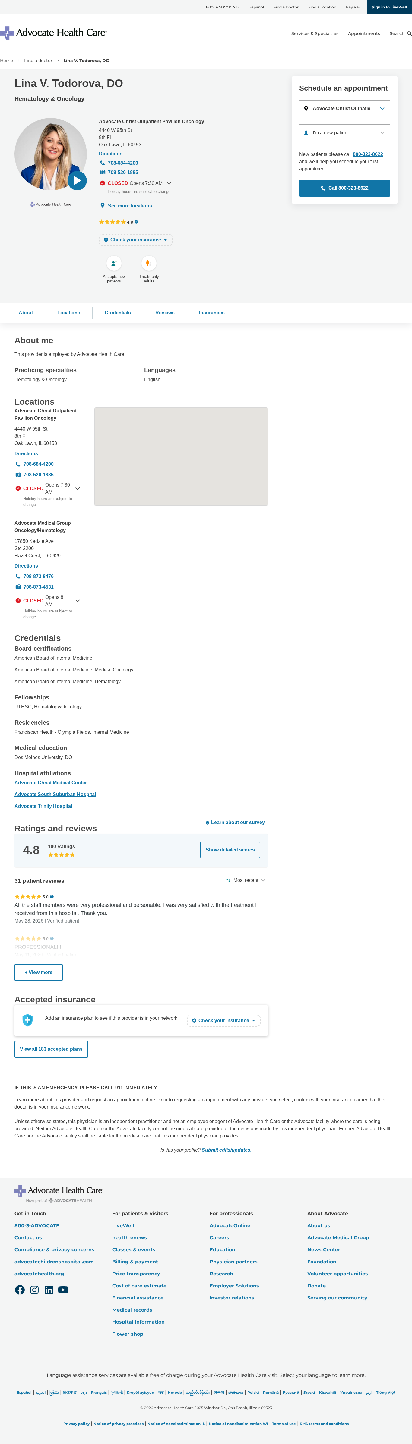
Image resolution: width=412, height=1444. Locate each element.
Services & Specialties (314, 33)
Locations (68, 312)
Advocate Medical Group (338, 1237)
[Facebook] (20, 1290)
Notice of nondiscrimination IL (176, 1423)
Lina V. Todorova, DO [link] (86, 60)
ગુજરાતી (117, 1392)
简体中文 (70, 1392)
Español (256, 7)
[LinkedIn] (49, 1290)
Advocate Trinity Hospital (43, 806)
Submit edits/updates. (227, 1150)
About (26, 312)
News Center (323, 1250)
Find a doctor (38, 60)
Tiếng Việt (385, 1392)
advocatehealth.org (39, 1274)
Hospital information (138, 1322)
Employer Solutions (234, 1286)
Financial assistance (137, 1298)
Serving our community (337, 1298)
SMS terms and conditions (324, 1423)
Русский (291, 1392)
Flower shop (127, 1334)
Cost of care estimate (139, 1286)
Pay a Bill (354, 7)
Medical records (132, 1310)
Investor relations (232, 1298)
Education (222, 1250)
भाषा (161, 1392)
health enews (129, 1237)
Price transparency (136, 1274)
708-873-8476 (39, 576)
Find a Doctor (286, 7)
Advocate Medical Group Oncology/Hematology (42, 527)
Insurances (212, 312)
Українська (351, 1392)
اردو (369, 1392)
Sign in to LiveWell (389, 7)
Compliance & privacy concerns (54, 1250)
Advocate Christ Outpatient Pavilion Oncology (151, 121)
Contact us (28, 1237)
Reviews (165, 312)
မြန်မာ (54, 1392)
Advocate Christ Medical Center (50, 782)
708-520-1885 (123, 172)
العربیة (41, 1392)
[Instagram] (34, 1290)
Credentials (118, 312)
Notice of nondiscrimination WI (238, 1423)
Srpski (309, 1392)
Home (6, 60)
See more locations (130, 205)
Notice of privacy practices (118, 1423)
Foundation (321, 1262)
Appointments (364, 33)
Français (99, 1392)
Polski (253, 1392)
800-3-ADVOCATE (223, 7)
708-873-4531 (39, 587)
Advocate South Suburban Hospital (55, 794)
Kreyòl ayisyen (140, 1392)
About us (318, 1225)
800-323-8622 (368, 154)
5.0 (46, 897)
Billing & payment (135, 1262)
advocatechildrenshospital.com (54, 1262)
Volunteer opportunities (337, 1274)
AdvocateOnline (230, 1225)
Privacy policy (76, 1423)
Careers (219, 1237)
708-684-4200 (123, 163)
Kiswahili (327, 1392)
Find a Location (322, 7)
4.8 (130, 222)
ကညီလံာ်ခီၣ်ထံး (198, 1392)
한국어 (219, 1392)
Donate (316, 1286)
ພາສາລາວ (235, 1392)
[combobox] (344, 132)
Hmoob (175, 1392)
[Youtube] (63, 1290)
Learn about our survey (238, 822)
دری (84, 1392)
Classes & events (133, 1250)
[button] (77, 180)
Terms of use (284, 1423)
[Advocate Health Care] (54, 33)
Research (221, 1274)
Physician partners (234, 1262)
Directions (110, 153)
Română (271, 1392)
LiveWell (123, 1225)
